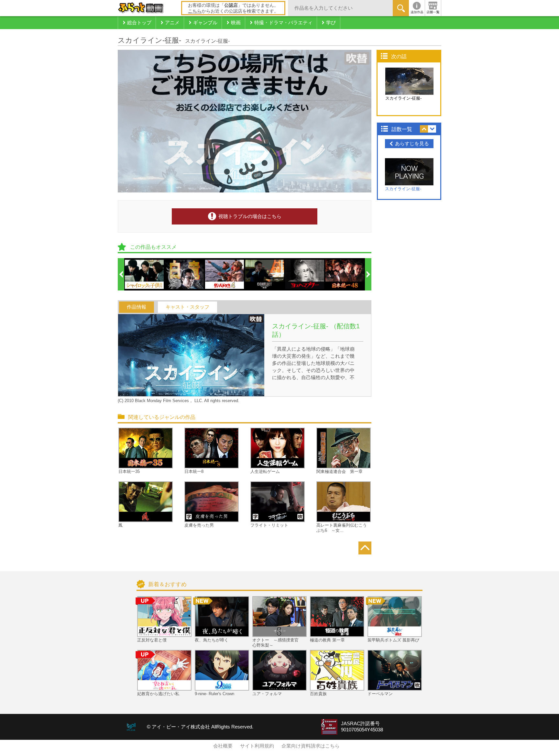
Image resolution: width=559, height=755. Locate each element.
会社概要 (223, 746)
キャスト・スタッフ (187, 307)
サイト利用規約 (257, 746)
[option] (144, 274)
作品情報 (136, 307)
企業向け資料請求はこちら (310, 746)
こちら (195, 11)
